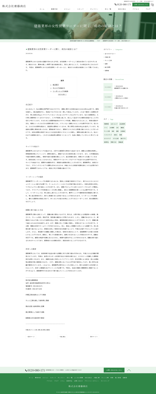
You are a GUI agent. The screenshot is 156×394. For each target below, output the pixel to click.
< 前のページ (30, 337)
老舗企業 (120, 142)
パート (106, 127)
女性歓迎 (123, 131)
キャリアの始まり (59, 88)
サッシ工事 (34, 330)
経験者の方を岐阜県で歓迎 (35, 318)
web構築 (112, 127)
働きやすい (123, 138)
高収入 (115, 135)
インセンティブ (108, 135)
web (117, 127)
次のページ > (94, 337)
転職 (120, 135)
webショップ (114, 124)
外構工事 (28, 330)
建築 (117, 131)
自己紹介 (56, 85)
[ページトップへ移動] (129, 370)
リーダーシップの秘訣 (60, 91)
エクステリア (107, 138)
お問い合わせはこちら (141, 4)
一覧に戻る (62, 337)
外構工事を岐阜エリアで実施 (36, 295)
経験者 (48, 330)
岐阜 (113, 131)
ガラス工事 (115, 138)
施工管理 (43, 330)
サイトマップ (105, 381)
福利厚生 (106, 142)
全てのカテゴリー (110, 54)
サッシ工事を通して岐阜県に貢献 (37, 300)
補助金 (122, 127)
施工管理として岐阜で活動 (35, 312)
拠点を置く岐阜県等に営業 (35, 306)
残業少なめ (113, 142)
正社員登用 (122, 124)
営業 (39, 330)
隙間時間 (106, 124)
